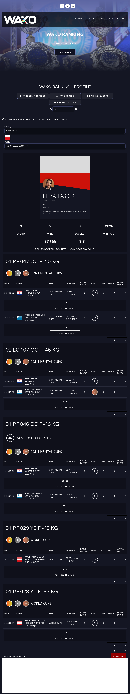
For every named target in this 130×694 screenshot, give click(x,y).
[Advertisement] (65, 675)
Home (66, 18)
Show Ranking (65, 52)
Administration (95, 18)
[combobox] (65, 131)
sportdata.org (116, 18)
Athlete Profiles (34, 96)
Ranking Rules (66, 102)
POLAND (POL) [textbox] (12, 131)
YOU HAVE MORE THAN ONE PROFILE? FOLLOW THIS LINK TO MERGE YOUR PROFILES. (37, 120)
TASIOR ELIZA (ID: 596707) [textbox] (17, 146)
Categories (66, 96)
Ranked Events (98, 96)
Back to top (118, 656)
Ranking (79, 18)
